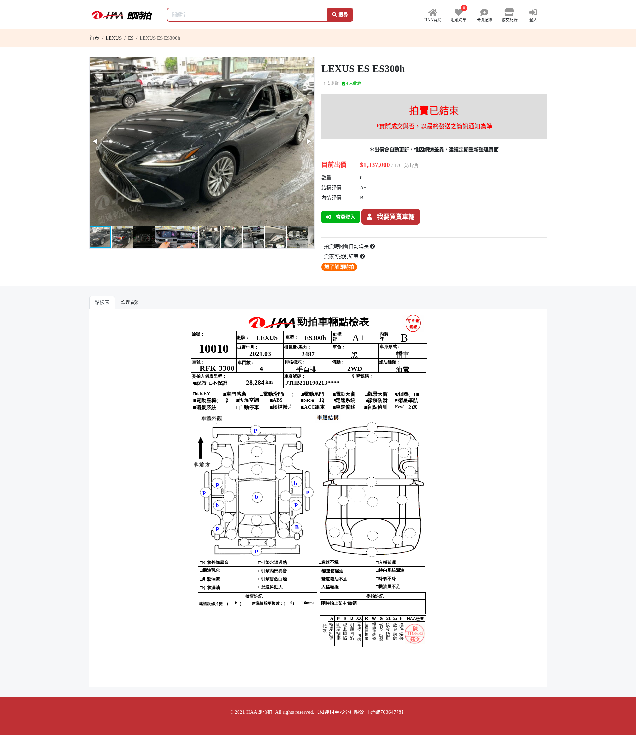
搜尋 (342, 14)
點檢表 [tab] (102, 302)
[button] (308, 63)
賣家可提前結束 (342, 256)
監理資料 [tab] (130, 302)
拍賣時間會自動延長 (347, 246)
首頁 (94, 38)
